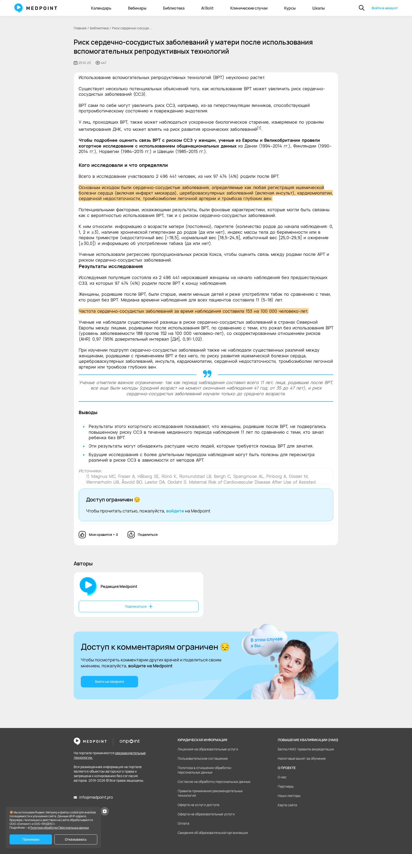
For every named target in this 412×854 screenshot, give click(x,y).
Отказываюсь (76, 839)
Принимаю (30, 839)
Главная (80, 28)
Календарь (101, 8)
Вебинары (137, 8)
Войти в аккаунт (385, 8)
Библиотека (174, 8)
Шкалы (318, 8)
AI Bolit (207, 8)
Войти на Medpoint (109, 681)
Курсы (290, 8)
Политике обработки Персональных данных (59, 828)
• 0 (103, 534)
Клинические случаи (249, 8)
